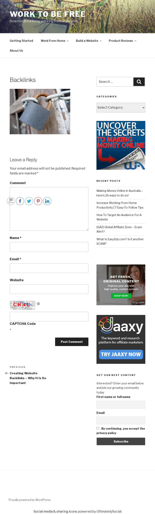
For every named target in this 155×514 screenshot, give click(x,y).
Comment (18, 183)
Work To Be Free (48, 14)
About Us (16, 50)
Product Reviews (121, 40)
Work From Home (53, 40)
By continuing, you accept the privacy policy (120, 431)
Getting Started (21, 40)
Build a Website (87, 40)
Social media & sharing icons (55, 511)
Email (100, 412)
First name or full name (113, 397)
